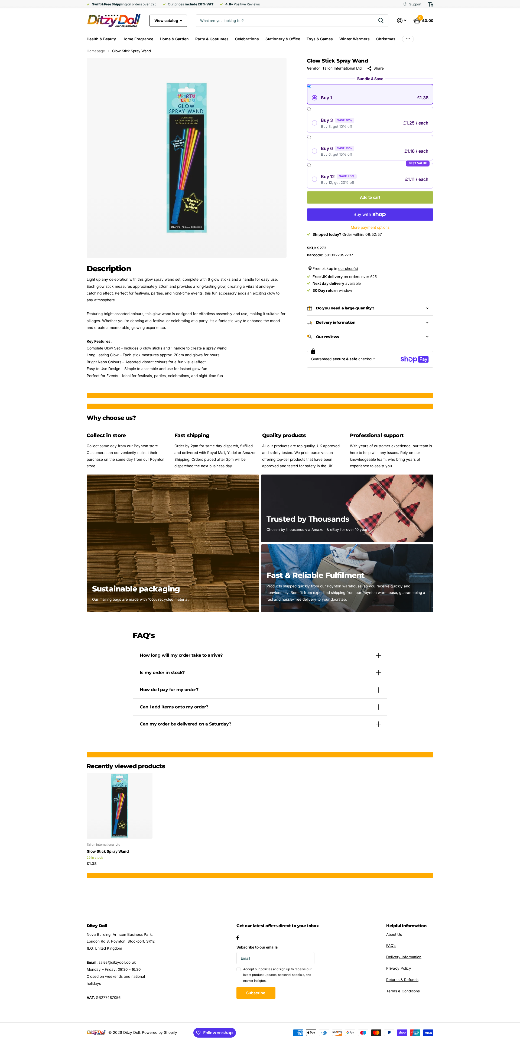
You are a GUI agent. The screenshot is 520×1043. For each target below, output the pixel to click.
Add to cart (370, 197)
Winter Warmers (354, 39)
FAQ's (391, 945)
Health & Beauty (101, 39)
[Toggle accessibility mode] (430, 4)
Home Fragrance (137, 39)
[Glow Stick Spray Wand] (119, 806)
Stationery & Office (282, 39)
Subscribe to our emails (257, 947)
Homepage (96, 51)
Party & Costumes (212, 39)
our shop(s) (348, 268)
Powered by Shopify (159, 1032)
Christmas (385, 39)
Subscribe (256, 992)
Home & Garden (174, 39)
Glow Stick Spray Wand (108, 851)
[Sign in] (402, 21)
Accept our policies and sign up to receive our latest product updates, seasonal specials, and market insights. (277, 975)
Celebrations (247, 39)
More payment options (370, 227)
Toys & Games (320, 39)
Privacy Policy (398, 968)
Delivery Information (403, 957)
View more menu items (408, 39)
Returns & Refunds (402, 979)
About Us (394, 934)
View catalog (166, 20)
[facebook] (237, 938)
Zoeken (380, 20)
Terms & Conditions (403, 991)
